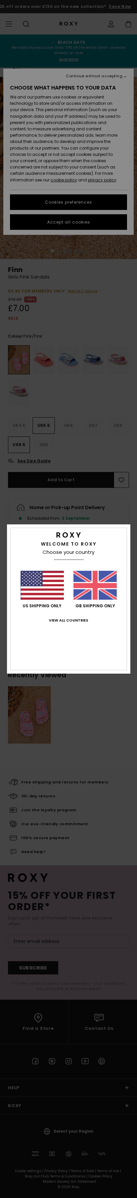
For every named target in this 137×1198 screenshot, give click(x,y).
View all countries (68, 620)
